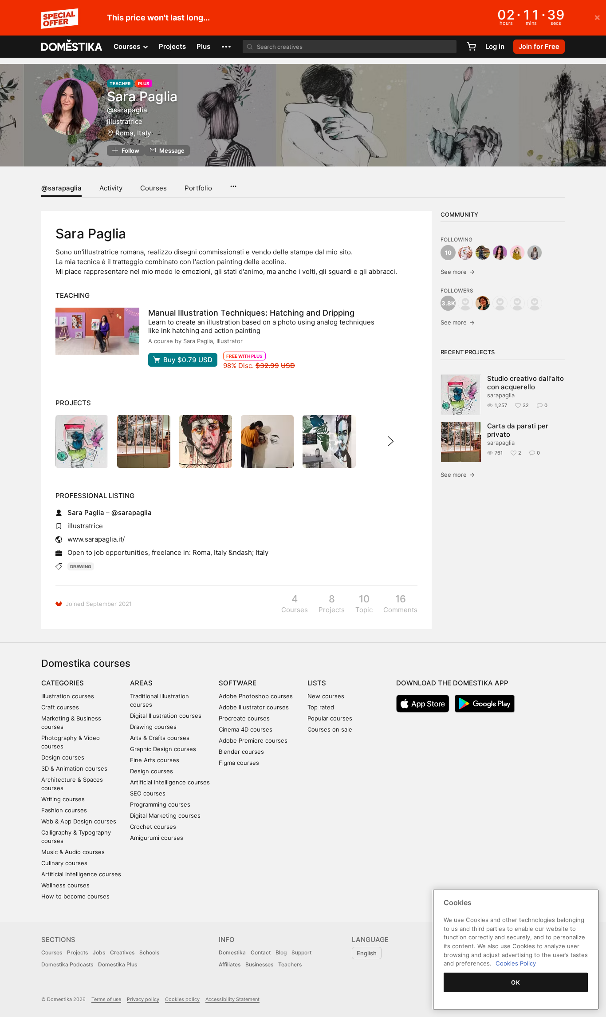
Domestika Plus (117, 964)
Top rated (320, 707)
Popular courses (329, 718)
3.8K (448, 303)
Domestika (232, 952)
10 (448, 252)
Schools (149, 952)
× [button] (597, 17)
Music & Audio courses (73, 851)
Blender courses (241, 751)
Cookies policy (182, 999)
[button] (226, 47)
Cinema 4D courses (245, 729)
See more (458, 271)
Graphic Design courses (163, 748)
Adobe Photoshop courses (256, 696)
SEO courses (147, 793)
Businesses (259, 964)
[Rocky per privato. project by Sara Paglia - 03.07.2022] (205, 441)
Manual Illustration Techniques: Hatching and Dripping (251, 312)
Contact (261, 952)
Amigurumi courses (156, 837)
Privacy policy (143, 999)
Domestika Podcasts (67, 964)
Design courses (62, 757)
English (367, 953)
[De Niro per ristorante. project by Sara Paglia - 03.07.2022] (267, 441)
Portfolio (198, 188)
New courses (325, 696)
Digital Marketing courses (165, 815)
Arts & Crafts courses (159, 737)
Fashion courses (64, 810)
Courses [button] (128, 46)
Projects (172, 46)
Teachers (290, 964)
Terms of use (106, 999)
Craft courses (60, 707)
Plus (203, 46)
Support (301, 952)
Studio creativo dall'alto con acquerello (525, 382)
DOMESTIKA (72, 47)
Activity (110, 188)
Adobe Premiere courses (253, 740)
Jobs (99, 952)
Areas (141, 683)
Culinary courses (64, 863)
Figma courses (239, 762)
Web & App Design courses (78, 821)
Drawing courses (153, 726)
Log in (494, 46)
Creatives (122, 952)
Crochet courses (153, 826)
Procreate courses (244, 718)
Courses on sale (329, 729)
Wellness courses (65, 885)
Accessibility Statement (232, 999)
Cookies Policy (516, 963)
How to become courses (75, 896)
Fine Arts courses (154, 760)
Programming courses (160, 804)
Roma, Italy (133, 133)
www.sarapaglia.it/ (96, 539)
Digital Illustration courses (165, 715)
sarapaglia (501, 395)
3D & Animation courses (74, 768)
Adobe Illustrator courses (254, 707)
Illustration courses (67, 696)
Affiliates (229, 964)
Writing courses (63, 799)
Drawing (80, 566)
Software (237, 683)
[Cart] (471, 47)
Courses (153, 188)
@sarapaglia (61, 188)
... (233, 183)
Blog (281, 952)
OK (515, 982)
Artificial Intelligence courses (81, 874)
